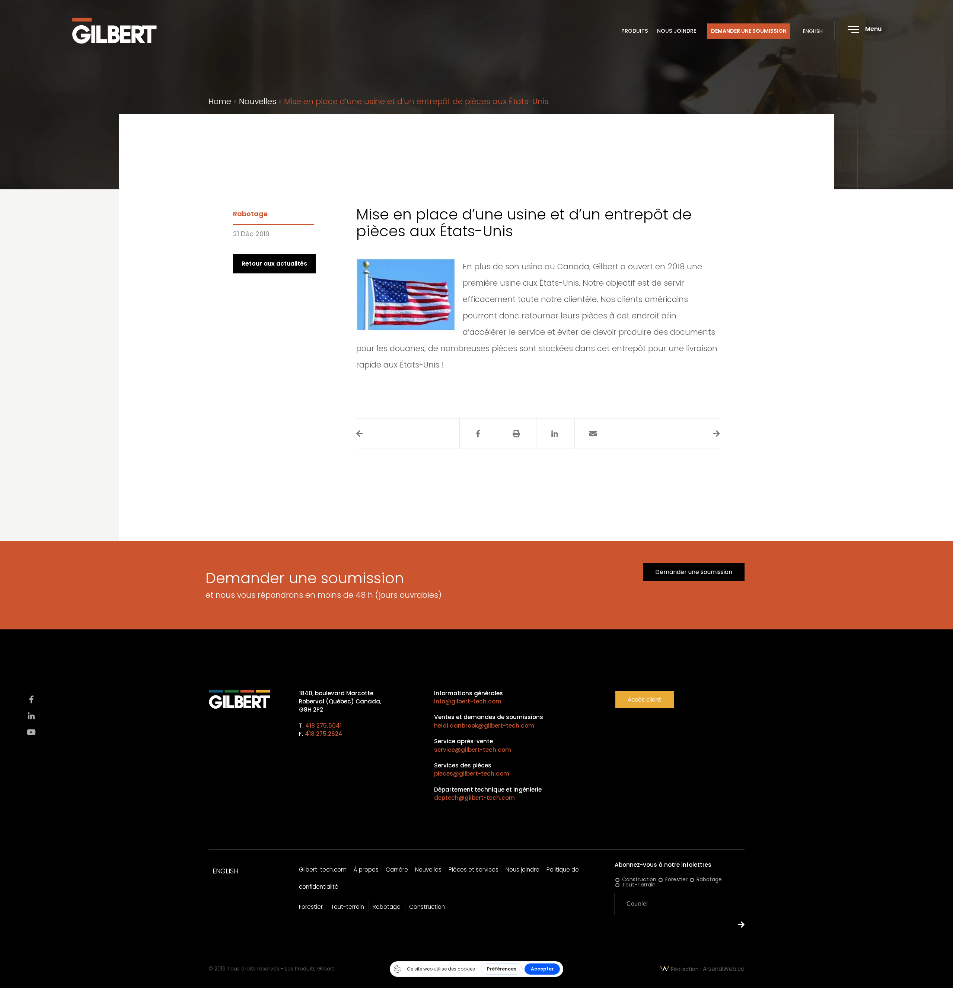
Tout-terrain (347, 907)
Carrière (397, 869)
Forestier (311, 907)
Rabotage (250, 213)
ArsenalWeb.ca (724, 969)
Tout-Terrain (639, 884)
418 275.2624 (323, 734)
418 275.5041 (323, 725)
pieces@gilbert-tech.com (471, 773)
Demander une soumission (749, 31)
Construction (427, 907)
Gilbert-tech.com (323, 869)
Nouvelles (257, 101)
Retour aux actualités (274, 263)
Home (219, 101)
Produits (634, 31)
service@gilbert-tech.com (472, 750)
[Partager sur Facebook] (478, 433)
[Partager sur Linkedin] (554, 433)
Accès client (645, 699)
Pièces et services (473, 869)
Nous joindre (676, 31)
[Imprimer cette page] (516, 433)
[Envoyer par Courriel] (593, 433)
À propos (366, 869)
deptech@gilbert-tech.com (474, 798)
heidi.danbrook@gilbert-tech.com (484, 725)
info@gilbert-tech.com (467, 701)
